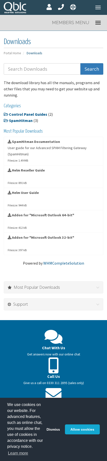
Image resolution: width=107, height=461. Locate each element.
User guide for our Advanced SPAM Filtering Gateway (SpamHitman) (47, 150)
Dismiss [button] (53, 429)
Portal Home (12, 53)
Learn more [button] (18, 453)
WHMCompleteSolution (63, 263)
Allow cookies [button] (82, 429)
